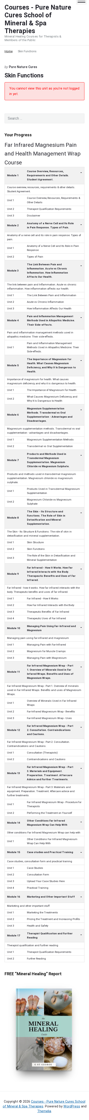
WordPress (71, 1106)
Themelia (44, 1111)
